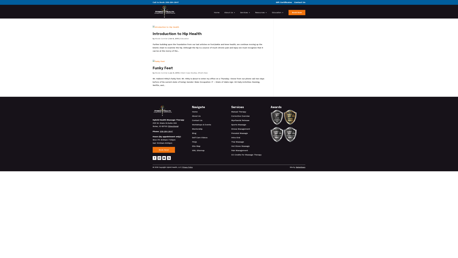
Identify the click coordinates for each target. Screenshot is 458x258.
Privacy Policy (187, 167)
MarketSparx (300, 167)
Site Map (196, 146)
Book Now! (164, 150)
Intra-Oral (235, 137)
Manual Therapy (238, 112)
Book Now (297, 12)
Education (276, 13)
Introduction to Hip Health (177, 34)
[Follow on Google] (169, 158)
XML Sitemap (198, 150)
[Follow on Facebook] (154, 158)
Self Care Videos (199, 137)
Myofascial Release (240, 120)
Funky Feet (163, 68)
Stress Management (240, 129)
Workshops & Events (201, 125)
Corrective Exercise (240, 116)
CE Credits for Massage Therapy (246, 155)
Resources (260, 13)
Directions (173, 126)
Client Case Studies (189, 73)
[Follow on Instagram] (159, 158)
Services (244, 13)
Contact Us (197, 120)
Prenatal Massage (239, 133)
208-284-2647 (172, 2)
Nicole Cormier (161, 39)
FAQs (194, 142)
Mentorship (197, 129)
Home (216, 13)
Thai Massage (237, 142)
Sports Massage (238, 125)
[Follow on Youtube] (164, 158)
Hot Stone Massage (240, 146)
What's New (203, 73)
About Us (228, 13)
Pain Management (239, 150)
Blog (194, 133)
